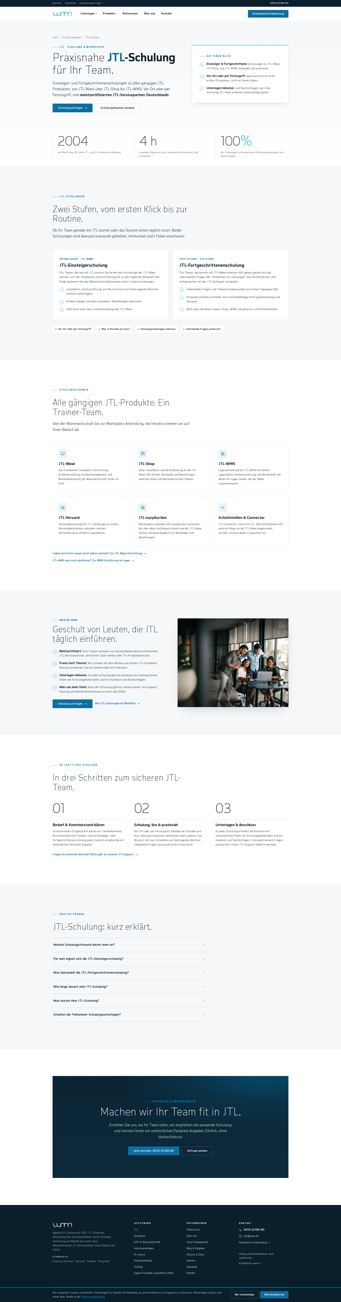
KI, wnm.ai (139, 1254)
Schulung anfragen (72, 108)
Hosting (138, 1267)
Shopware (139, 1236)
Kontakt (166, 13)
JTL (136, 1230)
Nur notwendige (244, 1294)
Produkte (110, 13)
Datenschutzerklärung (93, 1297)
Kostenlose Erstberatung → (254, 1242)
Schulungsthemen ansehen (118, 108)
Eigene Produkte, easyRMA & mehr (154, 1273)
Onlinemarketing (143, 1261)
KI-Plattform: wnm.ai (250, 1263)
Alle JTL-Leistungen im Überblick (117, 703)
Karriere (57, 3)
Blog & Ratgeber (195, 1248)
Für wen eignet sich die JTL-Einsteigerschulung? (129, 959)
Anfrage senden (197, 1151)
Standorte (70, 3)
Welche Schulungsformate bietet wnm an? (129, 945)
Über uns (149, 13)
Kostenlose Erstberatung (268, 13)
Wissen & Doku (195, 1254)
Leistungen (88, 13)
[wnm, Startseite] (63, 13)
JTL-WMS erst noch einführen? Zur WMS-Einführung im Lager (93, 560)
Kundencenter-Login (91, 3)
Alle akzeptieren (274, 1294)
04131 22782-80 (279, 3)
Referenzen (130, 13)
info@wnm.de (251, 1236)
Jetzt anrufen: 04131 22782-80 (154, 1151)
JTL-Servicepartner (71, 37)
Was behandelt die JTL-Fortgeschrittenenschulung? (129, 973)
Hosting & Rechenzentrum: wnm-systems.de (256, 1256)
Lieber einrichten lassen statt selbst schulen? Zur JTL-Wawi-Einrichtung (99, 553)
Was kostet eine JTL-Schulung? (129, 1001)
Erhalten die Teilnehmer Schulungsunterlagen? (129, 1015)
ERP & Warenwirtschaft (147, 1242)
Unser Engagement (197, 1242)
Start (55, 37)
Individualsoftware (144, 1248)
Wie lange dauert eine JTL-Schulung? (129, 987)
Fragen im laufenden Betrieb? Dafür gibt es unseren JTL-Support (95, 854)
